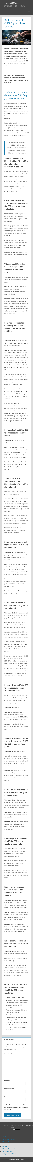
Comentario (8, 1054)
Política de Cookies (7, 1142)
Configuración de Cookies (9, 1154)
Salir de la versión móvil (16, 1159)
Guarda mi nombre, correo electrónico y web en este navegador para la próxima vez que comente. (16, 1107)
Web (5, 1097)
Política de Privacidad (8, 1139)
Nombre (7, 1080)
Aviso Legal (5, 1137)
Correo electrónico (9, 1088)
